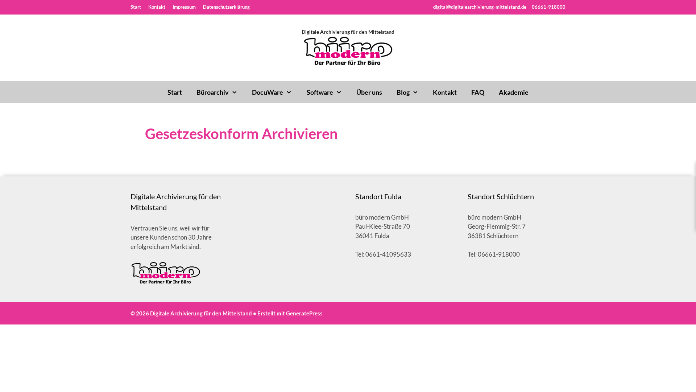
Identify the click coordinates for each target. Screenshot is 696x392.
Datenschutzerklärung (226, 7)
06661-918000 (548, 7)
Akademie (514, 92)
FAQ (477, 92)
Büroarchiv (212, 92)
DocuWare (267, 92)
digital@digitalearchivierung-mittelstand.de (479, 7)
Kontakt (156, 7)
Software (320, 92)
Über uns (369, 92)
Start (135, 7)
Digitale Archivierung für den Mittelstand (348, 32)
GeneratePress (304, 313)
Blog (403, 92)
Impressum (184, 7)
